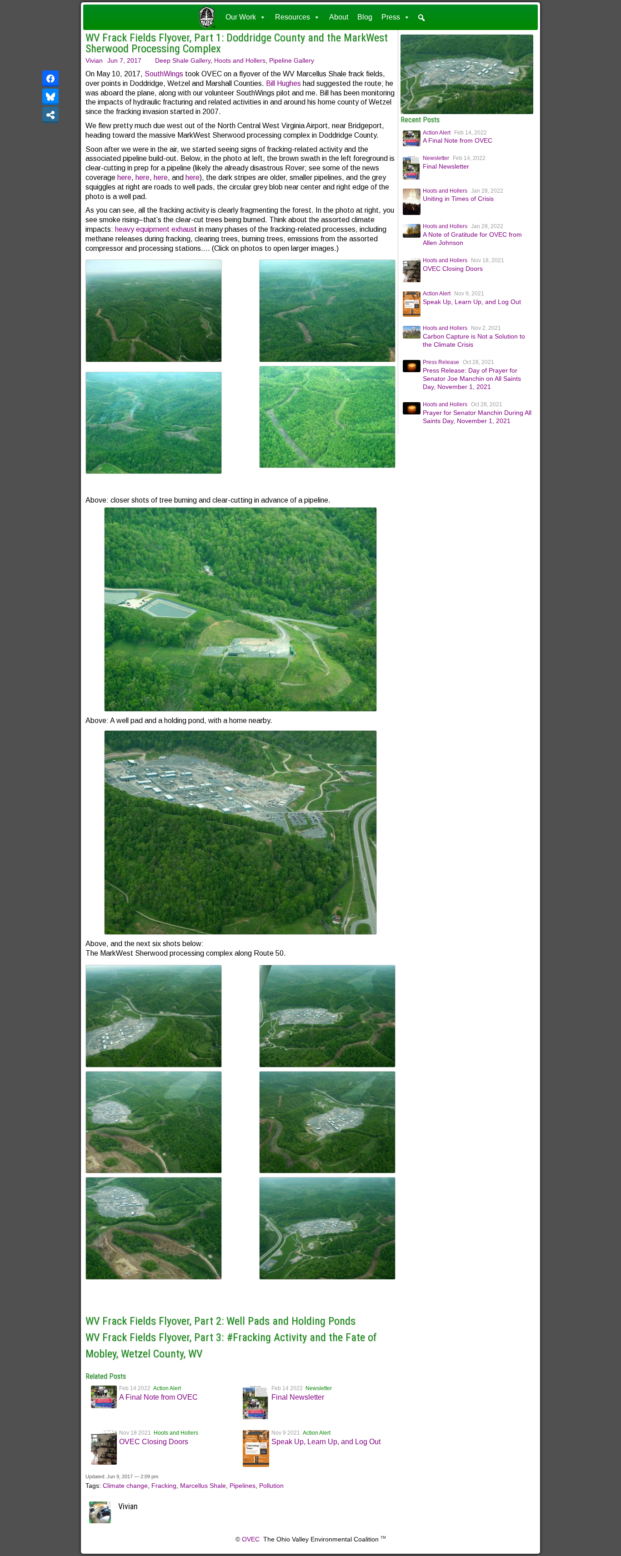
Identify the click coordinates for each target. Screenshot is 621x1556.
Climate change (125, 1485)
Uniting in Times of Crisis (458, 198)
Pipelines (242, 1485)
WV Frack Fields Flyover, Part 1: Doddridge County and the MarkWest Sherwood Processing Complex (236, 43)
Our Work (240, 17)
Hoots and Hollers (239, 60)
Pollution (271, 1485)
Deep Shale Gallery (182, 60)
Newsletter (318, 1388)
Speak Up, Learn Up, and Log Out (326, 1442)
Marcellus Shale (203, 1485)
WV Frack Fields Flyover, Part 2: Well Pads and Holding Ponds (220, 1321)
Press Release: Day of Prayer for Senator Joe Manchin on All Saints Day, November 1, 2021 (472, 378)
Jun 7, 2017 (124, 60)
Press (390, 17)
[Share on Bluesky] (50, 97)
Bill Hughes (283, 83)
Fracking (163, 1485)
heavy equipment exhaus (154, 229)
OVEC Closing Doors (153, 1442)
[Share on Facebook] (50, 78)
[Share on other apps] (50, 115)
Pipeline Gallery (291, 60)
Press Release (441, 362)
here (124, 177)
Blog (364, 17)
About (338, 17)
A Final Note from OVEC (158, 1397)
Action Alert (167, 1388)
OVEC (251, 1539)
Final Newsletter (297, 1397)
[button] (421, 18)
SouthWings (164, 74)
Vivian (94, 60)
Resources (292, 17)
